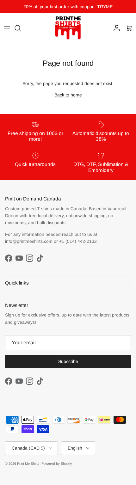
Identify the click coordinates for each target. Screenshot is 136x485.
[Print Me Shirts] (68, 28)
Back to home (68, 94)
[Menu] (7, 28)
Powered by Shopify (56, 463)
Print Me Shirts (28, 463)
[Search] (21, 28)
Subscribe (68, 361)
